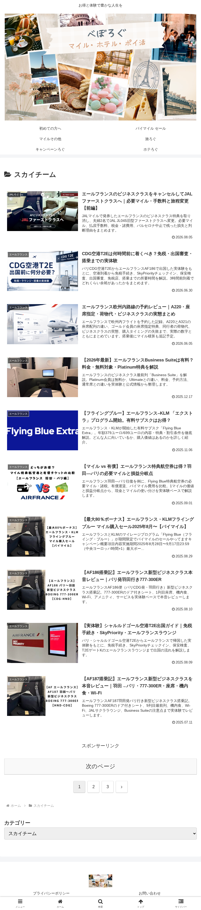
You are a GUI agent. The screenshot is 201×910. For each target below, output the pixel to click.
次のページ (100, 766)
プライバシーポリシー (51, 893)
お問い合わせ (150, 893)
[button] (185, 751)
